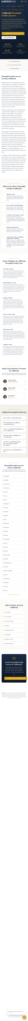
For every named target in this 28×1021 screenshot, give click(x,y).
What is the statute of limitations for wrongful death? (12, 436)
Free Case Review (10, 37)
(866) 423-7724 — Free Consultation (13, 33)
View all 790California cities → (14, 594)
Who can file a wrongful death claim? (12, 418)
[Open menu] (25, 1)
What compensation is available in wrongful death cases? (11, 423)
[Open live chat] (24, 1017)
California (14, 6)
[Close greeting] (7, 1010)
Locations (8, 6)
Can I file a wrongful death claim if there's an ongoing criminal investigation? (11, 443)
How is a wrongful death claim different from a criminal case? (13, 429)
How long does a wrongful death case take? (12, 450)
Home (3, 6)
